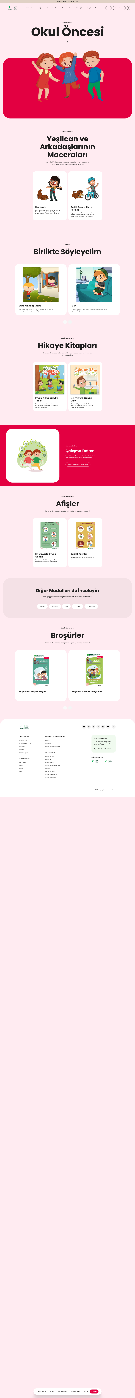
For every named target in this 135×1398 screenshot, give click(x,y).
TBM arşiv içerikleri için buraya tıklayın (67, 1)
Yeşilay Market (49, 756)
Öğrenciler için (43, 8)
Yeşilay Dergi (49, 759)
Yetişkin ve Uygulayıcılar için (61, 8)
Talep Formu (119, 8)
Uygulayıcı (91, 606)
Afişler (86, 1391)
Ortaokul (55, 606)
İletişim (21, 749)
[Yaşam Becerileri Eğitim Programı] (109, 761)
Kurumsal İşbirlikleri (25, 743)
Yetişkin (77, 606)
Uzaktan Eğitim (79, 8)
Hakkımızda (23, 740)
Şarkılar (52, 1391)
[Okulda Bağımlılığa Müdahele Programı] (95, 761)
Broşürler (94, 1391)
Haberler (22, 746)
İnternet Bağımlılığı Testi (52, 765)
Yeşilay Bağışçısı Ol (51, 778)
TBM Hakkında (30, 8)
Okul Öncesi (22, 762)
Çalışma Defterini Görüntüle (78, 464)
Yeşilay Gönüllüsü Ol (51, 774)
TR (108, 8)
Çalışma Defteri (75, 1391)
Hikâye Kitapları (62, 1391)
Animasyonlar (42, 1391)
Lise (66, 606)
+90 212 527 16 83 (104, 749)
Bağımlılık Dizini (50, 771)
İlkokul (42, 606)
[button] (65, 322)
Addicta (47, 768)
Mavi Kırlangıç (49, 762)
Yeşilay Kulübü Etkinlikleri (52, 746)
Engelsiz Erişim (92, 8)
